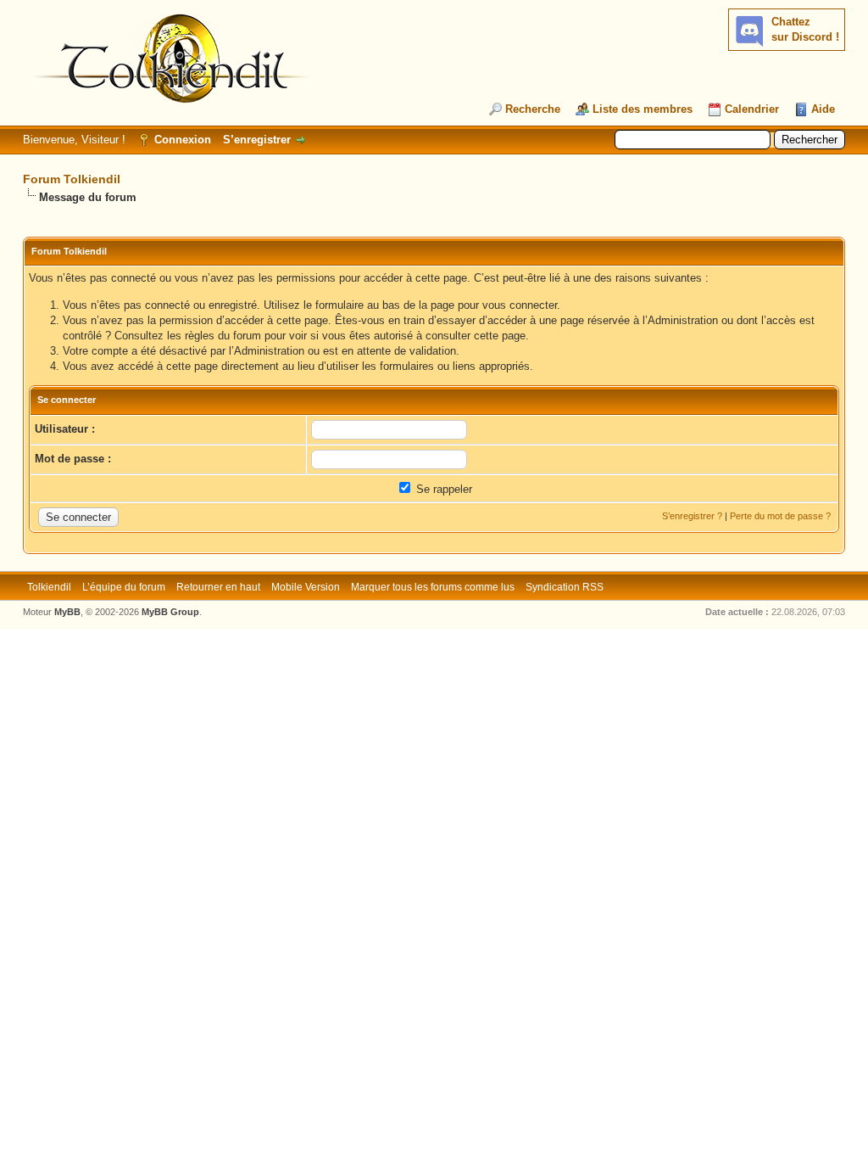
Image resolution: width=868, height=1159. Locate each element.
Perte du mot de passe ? (780, 516)
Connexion (182, 139)
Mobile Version (305, 587)
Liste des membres (643, 109)
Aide (823, 109)
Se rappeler (442, 489)
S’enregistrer (257, 139)
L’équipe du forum (123, 587)
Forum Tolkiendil (71, 179)
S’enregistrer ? (692, 516)
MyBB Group (170, 612)
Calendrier (752, 109)
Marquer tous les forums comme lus (433, 587)
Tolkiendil (49, 587)
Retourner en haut (218, 587)
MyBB (67, 612)
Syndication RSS (565, 587)
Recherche (532, 109)
